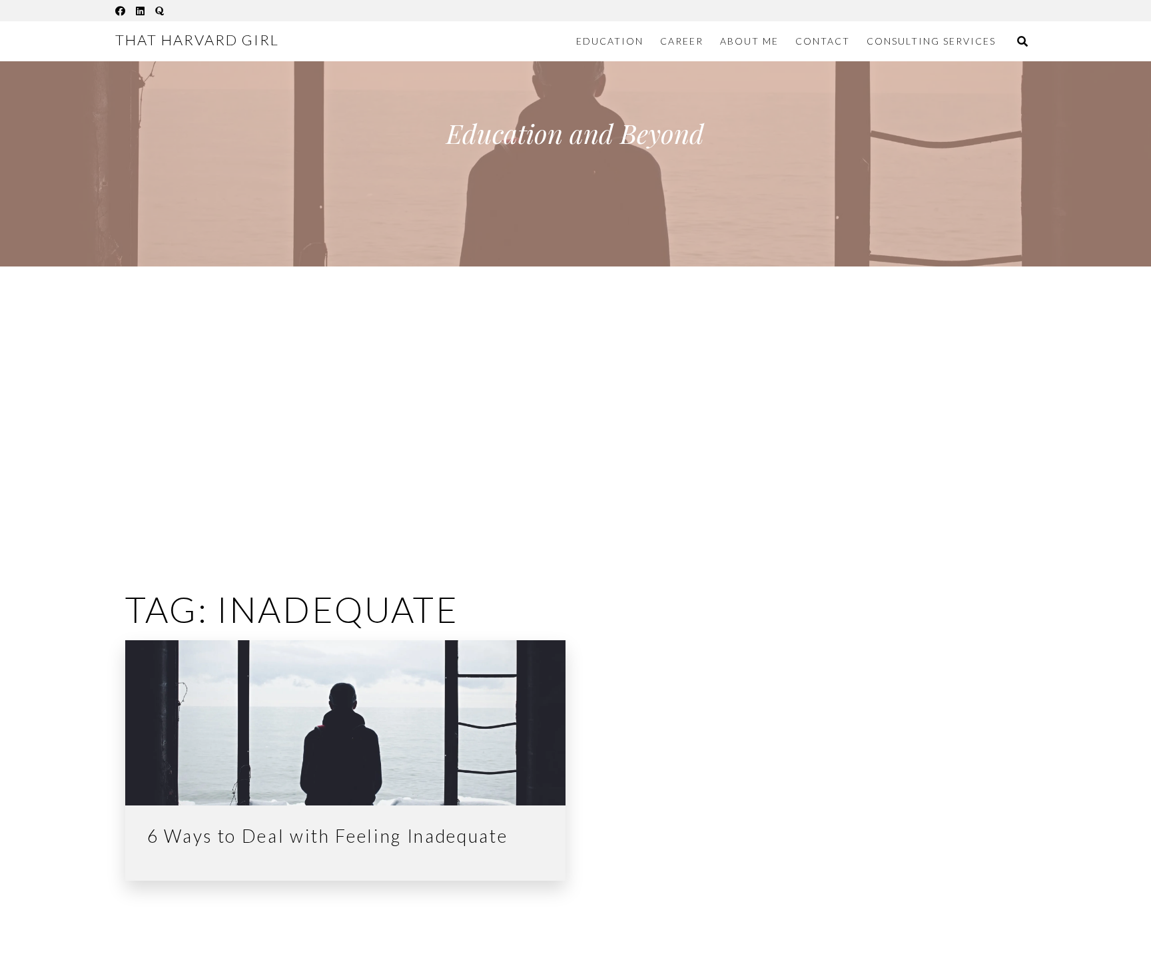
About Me (749, 41)
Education (609, 41)
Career (681, 41)
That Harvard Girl (197, 40)
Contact (822, 41)
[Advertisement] (575, 411)
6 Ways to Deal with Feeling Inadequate (327, 836)
